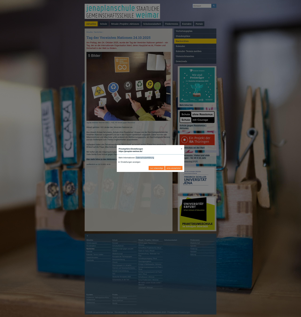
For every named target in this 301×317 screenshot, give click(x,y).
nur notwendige (156, 168)
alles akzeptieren (174, 168)
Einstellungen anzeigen (130, 162)
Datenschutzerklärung (145, 157)
